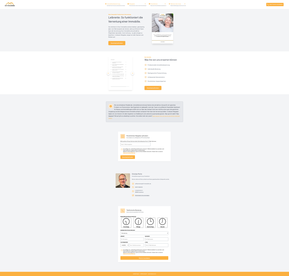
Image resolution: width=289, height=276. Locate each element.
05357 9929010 (139, 187)
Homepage (136, 274)
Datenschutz (152, 274)
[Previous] (108, 73)
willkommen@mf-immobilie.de (143, 183)
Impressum (143, 274)
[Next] (132, 73)
